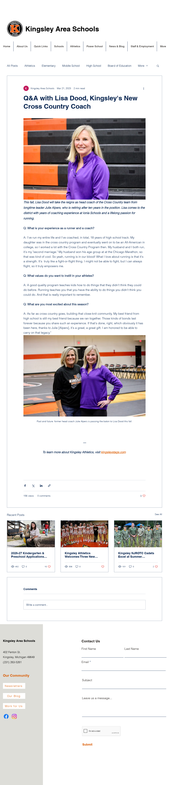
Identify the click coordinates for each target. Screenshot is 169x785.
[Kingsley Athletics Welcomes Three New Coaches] (84, 534)
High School (93, 65)
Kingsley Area (48, 29)
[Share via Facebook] (25, 485)
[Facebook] (6, 716)
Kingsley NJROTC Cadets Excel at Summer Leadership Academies (136, 554)
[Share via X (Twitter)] (33, 485)
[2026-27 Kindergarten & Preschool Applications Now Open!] (31, 534)
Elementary (49, 65)
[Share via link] (49, 485)
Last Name (131, 648)
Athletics (29, 65)
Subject (87, 680)
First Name (89, 648)
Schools (85, 29)
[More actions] (144, 88)
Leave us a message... (97, 698)
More (141, 65)
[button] (22, 46)
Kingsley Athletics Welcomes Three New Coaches (80, 554)
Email (85, 662)
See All (158, 514)
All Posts (12, 65)
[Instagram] (14, 716)
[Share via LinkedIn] (41, 485)
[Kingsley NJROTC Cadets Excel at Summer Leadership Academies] (138, 534)
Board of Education (119, 65)
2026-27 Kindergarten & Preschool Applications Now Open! (27, 554)
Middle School (71, 65)
